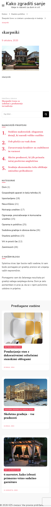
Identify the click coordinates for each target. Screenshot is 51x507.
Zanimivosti (7, 247)
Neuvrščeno (8, 204)
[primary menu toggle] (3, 5)
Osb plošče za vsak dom (22, 141)
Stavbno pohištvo (18, 14)
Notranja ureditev (11, 209)
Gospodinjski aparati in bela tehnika (20, 192)
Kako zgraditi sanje (25, 4)
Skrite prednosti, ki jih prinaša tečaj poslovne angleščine (26, 159)
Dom (4, 187)
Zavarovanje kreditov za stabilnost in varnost (28, 149)
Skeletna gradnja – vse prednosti (19, 416)
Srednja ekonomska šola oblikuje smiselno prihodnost (27, 169)
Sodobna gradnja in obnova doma (19, 230)
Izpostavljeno (8, 198)
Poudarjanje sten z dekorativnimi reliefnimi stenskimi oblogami (21, 355)
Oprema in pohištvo (12, 224)
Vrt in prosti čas (10, 241)
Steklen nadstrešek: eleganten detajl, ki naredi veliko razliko (26, 133)
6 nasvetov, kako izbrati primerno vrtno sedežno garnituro (20, 478)
